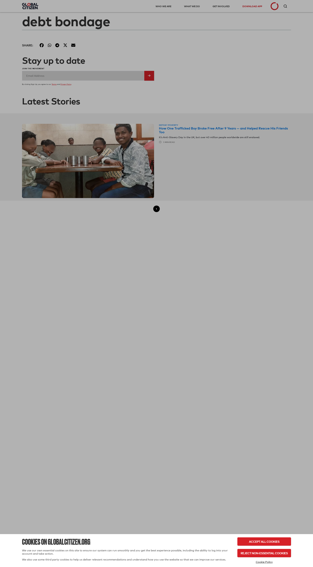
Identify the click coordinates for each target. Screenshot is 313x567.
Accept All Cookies (264, 541)
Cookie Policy (264, 562)
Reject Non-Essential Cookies (264, 553)
